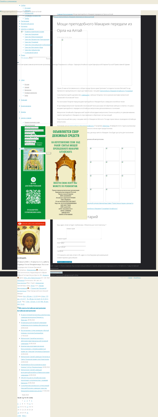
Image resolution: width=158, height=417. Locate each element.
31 (27, 413)
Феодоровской (22, 288)
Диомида (46, 275)
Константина (21, 283)
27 (18, 413)
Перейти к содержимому (8, 1)
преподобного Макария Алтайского (81, 126)
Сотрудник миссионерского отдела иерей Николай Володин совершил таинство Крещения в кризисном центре (35, 388)
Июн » (24, 416)
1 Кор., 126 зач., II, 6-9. (32, 302)
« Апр (19, 416)
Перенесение (31, 270)
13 (18, 407)
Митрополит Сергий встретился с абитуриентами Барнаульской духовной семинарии (34, 341)
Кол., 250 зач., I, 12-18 (30, 296)
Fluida (130, 278)
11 (30, 404)
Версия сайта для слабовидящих (33, 223)
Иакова (41, 286)
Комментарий (61, 239)
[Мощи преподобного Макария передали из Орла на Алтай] (73, 17)
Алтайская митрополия (26, 311)
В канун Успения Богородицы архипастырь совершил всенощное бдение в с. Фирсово (35, 317)
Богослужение (68, 14)
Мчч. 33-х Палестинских (32, 278)
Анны (32, 286)
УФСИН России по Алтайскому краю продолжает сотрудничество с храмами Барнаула (34, 380)
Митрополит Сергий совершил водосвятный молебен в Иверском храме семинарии (35, 372)
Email (59, 247)
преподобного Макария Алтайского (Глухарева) (116, 91)
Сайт (58, 251)
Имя (59, 243)
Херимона (20, 280)
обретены (105, 126)
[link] (23, 55)
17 (27, 407)
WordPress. (137, 278)
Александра (39, 283)
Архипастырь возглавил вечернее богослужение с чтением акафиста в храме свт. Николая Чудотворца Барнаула (35, 348)
